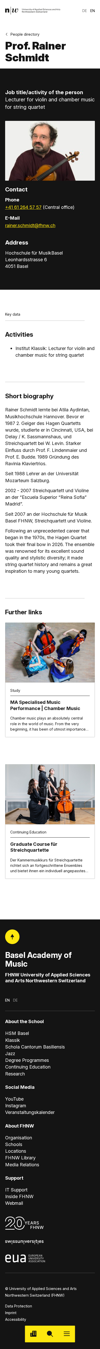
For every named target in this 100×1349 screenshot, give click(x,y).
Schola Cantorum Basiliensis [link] (35, 1047)
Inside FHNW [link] (19, 1196)
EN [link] (92, 10)
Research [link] (15, 1073)
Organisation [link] (18, 1137)
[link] (33, 11)
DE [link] (84, 10)
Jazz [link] (10, 1053)
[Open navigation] (66, 1334)
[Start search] (50, 1334)
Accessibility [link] (15, 1319)
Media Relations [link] (22, 1164)
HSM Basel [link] (17, 1033)
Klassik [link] (12, 1040)
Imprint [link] (10, 1313)
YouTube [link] (14, 1099)
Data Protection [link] (18, 1306)
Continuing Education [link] (28, 1067)
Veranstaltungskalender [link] (30, 1112)
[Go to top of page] (12, 936)
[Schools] (33, 1334)
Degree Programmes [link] (27, 1060)
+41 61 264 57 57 (23, 207)
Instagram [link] (15, 1105)
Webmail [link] (14, 1203)
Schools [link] (13, 1144)
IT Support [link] (16, 1189)
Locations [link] (15, 1151)
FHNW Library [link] (20, 1157)
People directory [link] (25, 34)
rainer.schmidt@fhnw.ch (30, 225)
